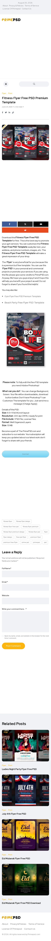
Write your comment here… (14, 609)
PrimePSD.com (42, 274)
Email (5, 582)
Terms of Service (32, 5)
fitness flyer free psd (11, 527)
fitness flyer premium (30, 527)
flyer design (7, 537)
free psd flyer (21, 537)
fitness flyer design (23, 521)
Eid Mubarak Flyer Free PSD (16, 858)
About (5, 5)
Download (25, 454)
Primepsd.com (34, 934)
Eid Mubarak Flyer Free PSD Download (21, 903)
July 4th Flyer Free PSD (14, 814)
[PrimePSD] (11, 19)
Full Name (6, 568)
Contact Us (26, 8)
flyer (46, 532)
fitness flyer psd (34, 532)
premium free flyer (10, 542)
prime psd (25, 542)
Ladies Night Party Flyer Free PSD (19, 769)
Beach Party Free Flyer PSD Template (24, 302)
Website (5, 595)
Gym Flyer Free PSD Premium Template (23, 296)
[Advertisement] (25, 50)
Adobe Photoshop (30, 385)
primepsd (36, 542)
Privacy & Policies (16, 5)
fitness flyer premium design (13, 532)
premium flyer (35, 537)
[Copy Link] (13, 112)
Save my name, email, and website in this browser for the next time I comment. (27, 637)
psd (45, 542)
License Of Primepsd (12, 8)
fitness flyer (7, 521)
